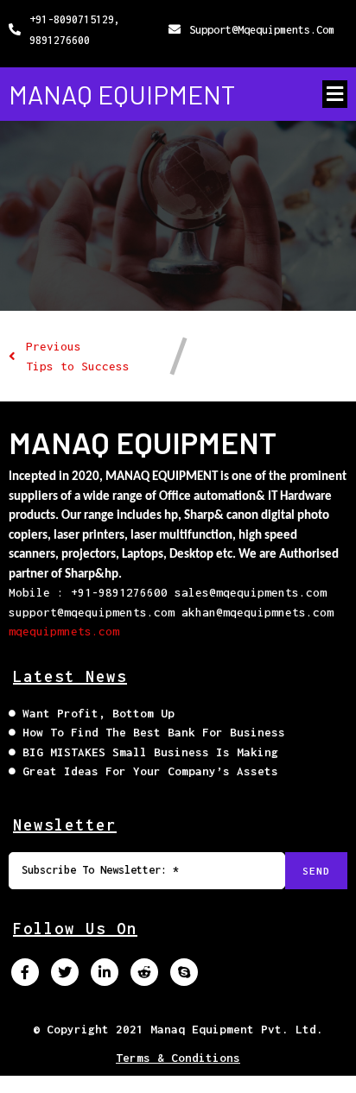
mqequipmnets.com (64, 631)
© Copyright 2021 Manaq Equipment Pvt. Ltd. (178, 1029)
